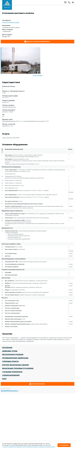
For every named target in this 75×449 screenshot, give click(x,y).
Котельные (7, 348)
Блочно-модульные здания (15, 365)
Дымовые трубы (9, 351)
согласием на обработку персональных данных (14, 446)
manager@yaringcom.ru (9, 391)
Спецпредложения (10, 375)
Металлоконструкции (12, 354)
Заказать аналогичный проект (38, 41)
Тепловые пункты (10, 361)
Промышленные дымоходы (15, 358)
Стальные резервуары (12, 372)
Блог (4, 379)
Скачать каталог (38, 384)
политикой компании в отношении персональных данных (41, 446)
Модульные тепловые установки (17, 368)
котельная (10, 22)
